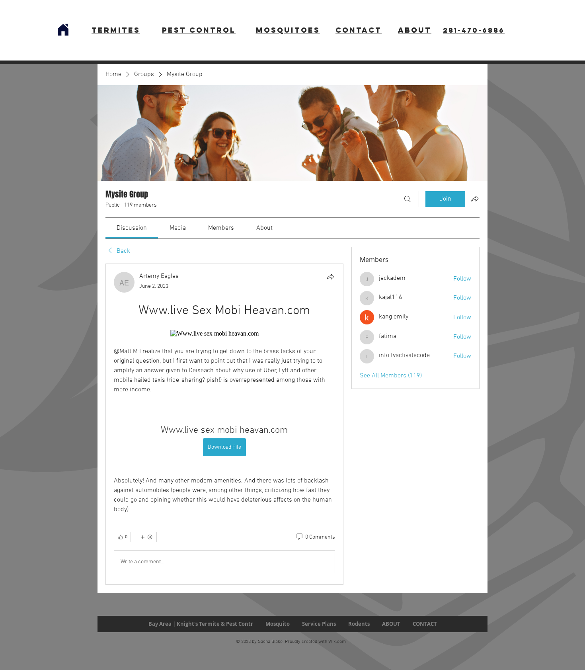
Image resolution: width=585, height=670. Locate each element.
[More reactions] (146, 537)
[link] (132, 228)
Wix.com (337, 642)
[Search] (407, 199)
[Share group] (475, 198)
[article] (224, 424)
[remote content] (224, 333)
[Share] (330, 276)
